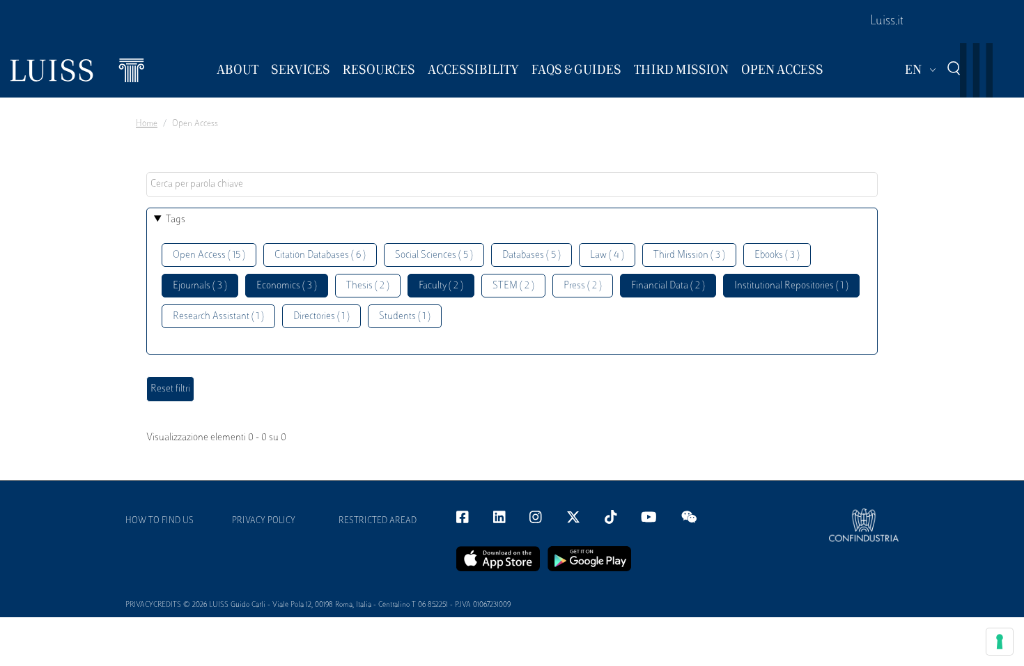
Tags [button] (175, 220)
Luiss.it (886, 21)
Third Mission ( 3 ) (689, 255)
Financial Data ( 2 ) (668, 286)
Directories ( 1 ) (321, 316)
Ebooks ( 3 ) (777, 255)
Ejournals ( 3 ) (200, 286)
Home (146, 124)
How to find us (159, 521)
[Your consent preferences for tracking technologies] (999, 641)
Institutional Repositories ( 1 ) (791, 286)
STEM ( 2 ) (513, 286)
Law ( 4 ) (607, 255)
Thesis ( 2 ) (367, 286)
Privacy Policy (263, 521)
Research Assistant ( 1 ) (218, 316)
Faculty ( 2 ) (441, 286)
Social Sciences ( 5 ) (434, 255)
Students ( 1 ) (404, 316)
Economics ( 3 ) (286, 286)
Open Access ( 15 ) (209, 255)
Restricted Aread (378, 521)
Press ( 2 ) (583, 286)
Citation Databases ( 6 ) (320, 255)
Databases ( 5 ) (531, 255)
